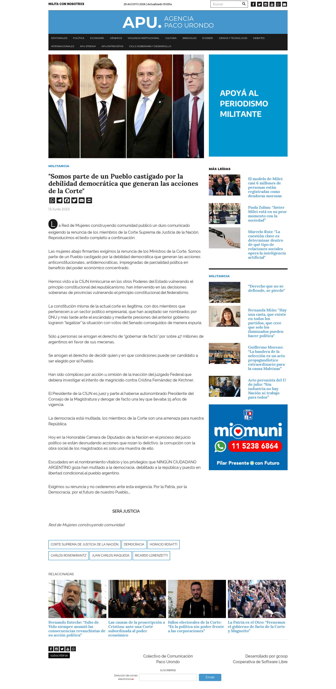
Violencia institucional (143, 38)
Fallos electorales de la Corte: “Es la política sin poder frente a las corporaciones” (196, 626)
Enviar (210, 677)
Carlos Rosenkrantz (68, 555)
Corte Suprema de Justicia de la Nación (84, 544)
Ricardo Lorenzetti (151, 555)
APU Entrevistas (112, 46)
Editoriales (59, 38)
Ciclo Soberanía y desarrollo (150, 46)
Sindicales (189, 38)
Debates (258, 38)
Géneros (116, 38)
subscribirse (59, 655)
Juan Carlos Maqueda (111, 555)
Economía (97, 38)
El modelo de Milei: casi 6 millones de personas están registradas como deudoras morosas (265, 187)
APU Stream (88, 46)
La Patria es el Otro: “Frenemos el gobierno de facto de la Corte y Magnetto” (256, 626)
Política (78, 38)
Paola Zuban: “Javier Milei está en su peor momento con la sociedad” (267, 214)
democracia (134, 544)
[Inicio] (168, 22)
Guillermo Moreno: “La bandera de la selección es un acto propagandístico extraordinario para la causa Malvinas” (266, 358)
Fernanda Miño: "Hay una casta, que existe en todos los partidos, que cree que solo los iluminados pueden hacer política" (267, 323)
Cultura (171, 38)
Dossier (207, 38)
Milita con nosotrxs (66, 4)
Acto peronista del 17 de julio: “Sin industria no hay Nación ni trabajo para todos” (267, 389)
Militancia (58, 166)
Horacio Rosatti (163, 544)
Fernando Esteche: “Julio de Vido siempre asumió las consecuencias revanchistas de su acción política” (76, 629)
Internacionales (62, 46)
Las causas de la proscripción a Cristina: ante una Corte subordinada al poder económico (136, 629)
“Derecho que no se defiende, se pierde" (266, 288)
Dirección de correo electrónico (126, 677)
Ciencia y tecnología (233, 38)
